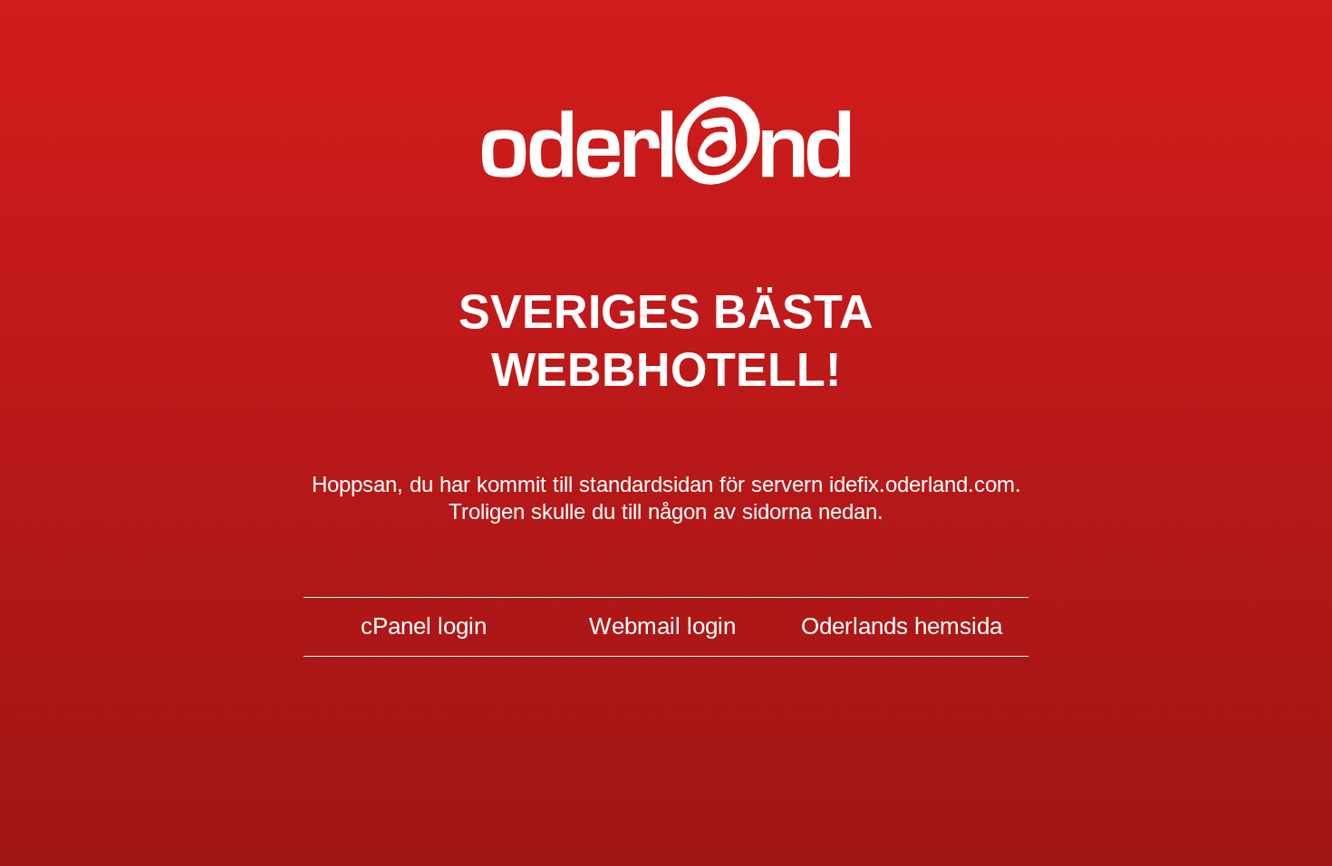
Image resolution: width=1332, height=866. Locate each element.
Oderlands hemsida (901, 626)
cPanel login (424, 626)
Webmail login (662, 626)
